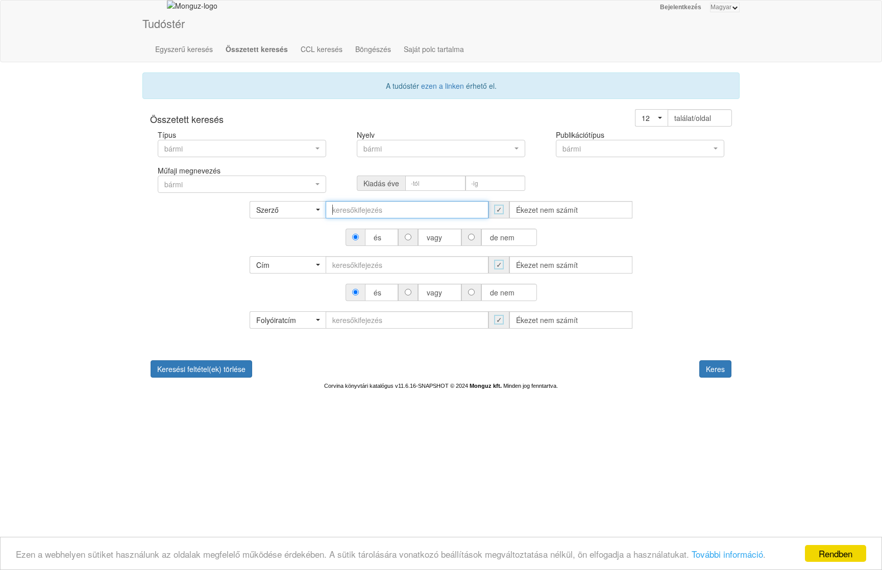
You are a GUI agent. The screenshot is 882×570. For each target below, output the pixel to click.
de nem (502, 237)
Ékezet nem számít (547, 210)
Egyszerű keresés (184, 49)
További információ (727, 554)
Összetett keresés (257, 49)
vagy (434, 237)
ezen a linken (442, 86)
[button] (651, 118)
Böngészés (373, 49)
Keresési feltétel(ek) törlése (201, 369)
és (377, 237)
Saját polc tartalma (434, 49)
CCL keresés (321, 49)
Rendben (835, 553)
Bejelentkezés (680, 7)
